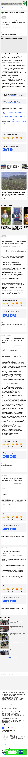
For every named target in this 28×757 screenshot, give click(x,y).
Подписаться (12, 752)
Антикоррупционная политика (7, 747)
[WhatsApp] (14, 317)
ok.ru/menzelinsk (15, 119)
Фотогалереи (11, 676)
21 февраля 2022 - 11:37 (6, 485)
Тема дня (4, 17)
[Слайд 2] (12, 204)
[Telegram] (11, 149)
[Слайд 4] (15, 204)
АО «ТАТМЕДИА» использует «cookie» (7, 749)
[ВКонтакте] (4, 149)
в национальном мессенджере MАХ (12, 102)
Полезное (19, 676)
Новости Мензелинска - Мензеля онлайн (15, 116)
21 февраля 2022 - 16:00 (6, 27)
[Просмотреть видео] (6, 218)
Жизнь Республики (6, 337)
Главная (3, 676)
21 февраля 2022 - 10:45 (6, 557)
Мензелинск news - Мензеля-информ (12, 113)
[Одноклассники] (7, 149)
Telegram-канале (15, 95)
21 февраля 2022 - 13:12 (6, 347)
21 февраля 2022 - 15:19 (6, 248)
